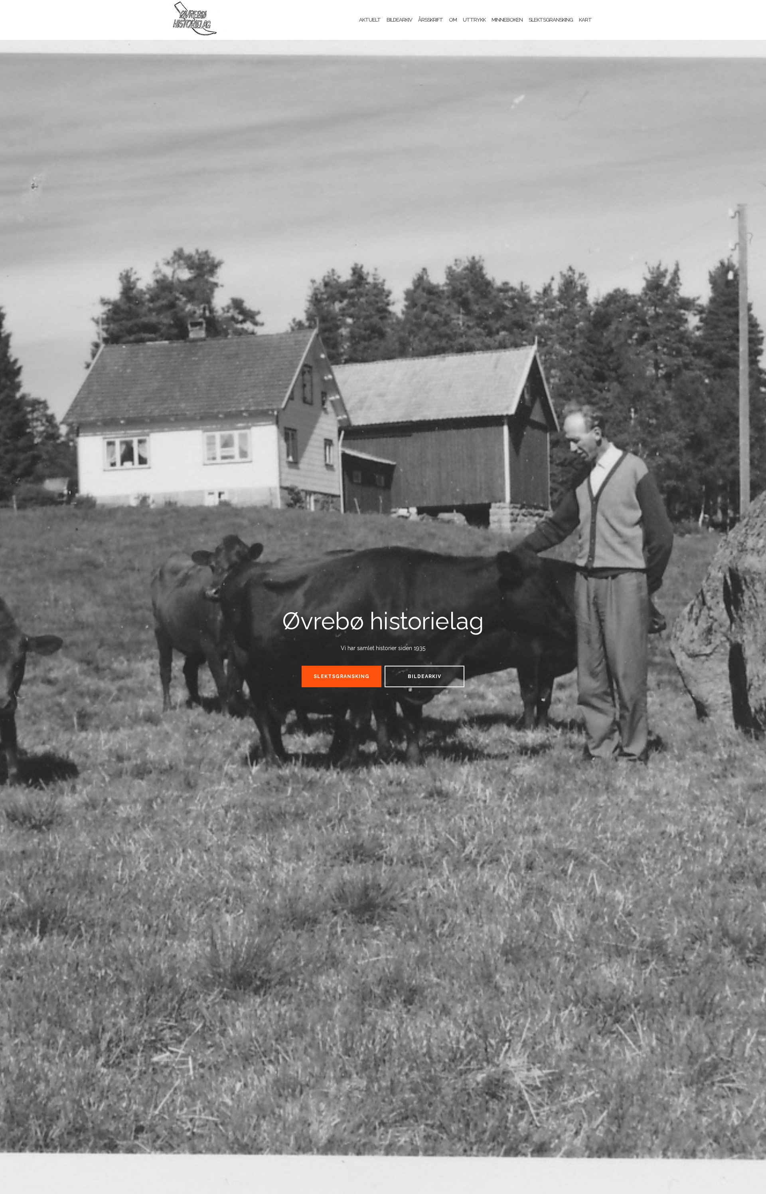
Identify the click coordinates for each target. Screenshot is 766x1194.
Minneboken (507, 20)
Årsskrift (430, 20)
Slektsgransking (551, 20)
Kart (585, 20)
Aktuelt (370, 20)
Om (453, 20)
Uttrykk (474, 20)
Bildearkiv (399, 20)
